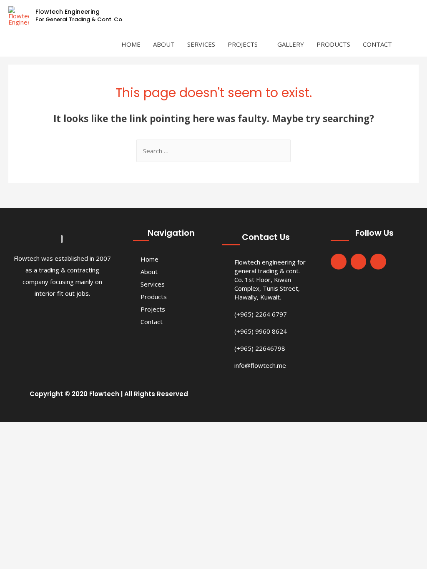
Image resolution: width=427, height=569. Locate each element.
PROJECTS (243, 44)
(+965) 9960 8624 (260, 331)
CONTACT (377, 44)
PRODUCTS (333, 44)
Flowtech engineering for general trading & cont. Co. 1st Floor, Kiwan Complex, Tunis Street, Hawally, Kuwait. (270, 279)
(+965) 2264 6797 (260, 314)
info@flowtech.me (260, 365)
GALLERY (290, 44)
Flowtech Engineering (67, 11)
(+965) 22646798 (259, 348)
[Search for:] (213, 151)
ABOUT (164, 44)
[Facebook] (339, 262)
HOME (131, 44)
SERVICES (201, 44)
